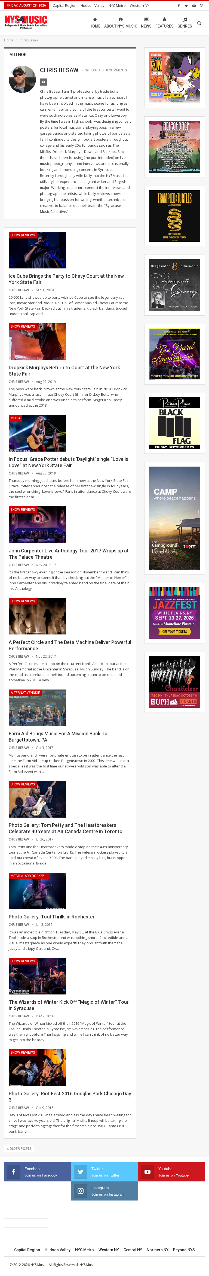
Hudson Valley (92, 5)
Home (95, 26)
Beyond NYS (184, 1250)
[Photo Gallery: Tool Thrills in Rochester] (37, 891)
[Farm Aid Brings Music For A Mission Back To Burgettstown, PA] (37, 708)
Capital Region (64, 5)
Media (15, 418)
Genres (184, 26)
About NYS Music (120, 26)
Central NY (133, 1250)
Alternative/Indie (25, 693)
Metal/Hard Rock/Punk (30, 876)
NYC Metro (117, 5)
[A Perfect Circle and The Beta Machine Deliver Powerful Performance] (37, 616)
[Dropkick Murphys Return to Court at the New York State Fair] (37, 341)
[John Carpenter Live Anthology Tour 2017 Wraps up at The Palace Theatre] (37, 524)
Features (164, 26)
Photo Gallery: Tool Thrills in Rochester (52, 917)
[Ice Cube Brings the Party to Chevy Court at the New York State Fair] (37, 250)
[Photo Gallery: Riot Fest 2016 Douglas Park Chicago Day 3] (37, 1067)
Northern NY (157, 1250)
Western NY (139, 5)
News (146, 26)
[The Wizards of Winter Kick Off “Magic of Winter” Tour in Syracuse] (37, 976)
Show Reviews (23, 235)
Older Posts (20, 1149)
